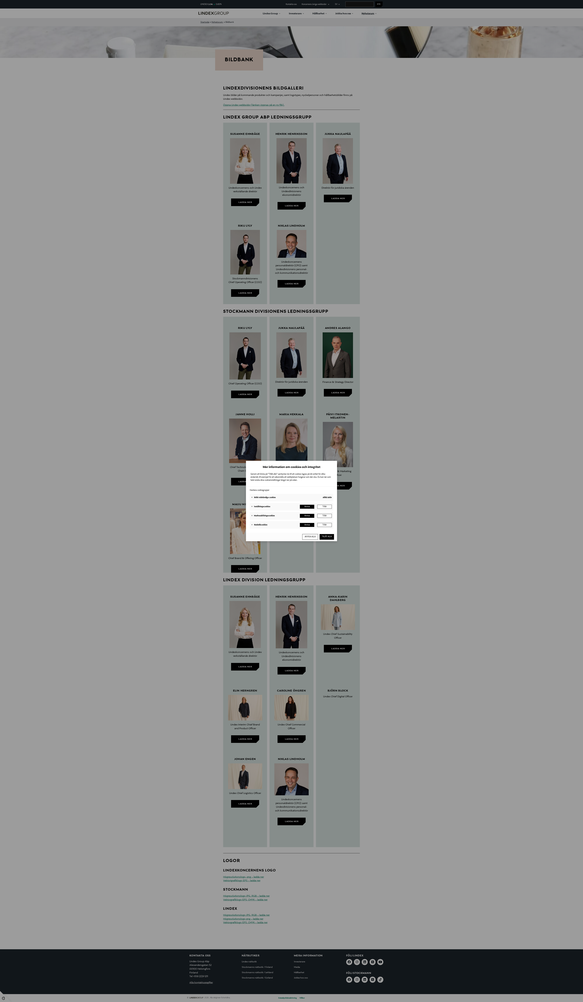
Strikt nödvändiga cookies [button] (263, 497)
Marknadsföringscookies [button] (263, 515)
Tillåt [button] (324, 507)
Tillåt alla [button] (327, 537)
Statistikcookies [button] (259, 525)
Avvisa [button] (307, 507)
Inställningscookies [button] (260, 506)
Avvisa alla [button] (310, 537)
